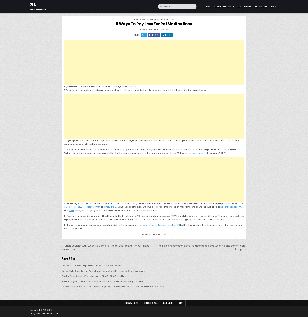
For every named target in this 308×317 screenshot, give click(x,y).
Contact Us (168, 303)
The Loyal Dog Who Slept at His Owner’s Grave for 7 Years (91, 265)
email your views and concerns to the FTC (158, 225)
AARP (71, 210)
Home (208, 6)
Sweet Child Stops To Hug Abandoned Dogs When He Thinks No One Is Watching (103, 271)
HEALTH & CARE (261, 6)
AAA (241, 206)
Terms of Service (150, 303)
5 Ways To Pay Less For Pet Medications (154, 23)
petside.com (198, 152)
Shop (181, 303)
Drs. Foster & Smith (90, 206)
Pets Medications (158, 234)
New (272, 6)
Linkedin (168, 35)
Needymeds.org (229, 206)
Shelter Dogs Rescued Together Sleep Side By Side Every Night (94, 276)
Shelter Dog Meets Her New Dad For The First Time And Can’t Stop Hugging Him (102, 281)
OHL (33, 4)
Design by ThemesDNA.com (44, 313)
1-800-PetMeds (72, 206)
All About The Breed (222, 6)
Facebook (155, 35)
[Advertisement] (154, 62)
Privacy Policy (131, 303)
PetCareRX (111, 206)
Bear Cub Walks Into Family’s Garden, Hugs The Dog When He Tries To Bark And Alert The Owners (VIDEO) (116, 286)
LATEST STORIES (244, 6)
